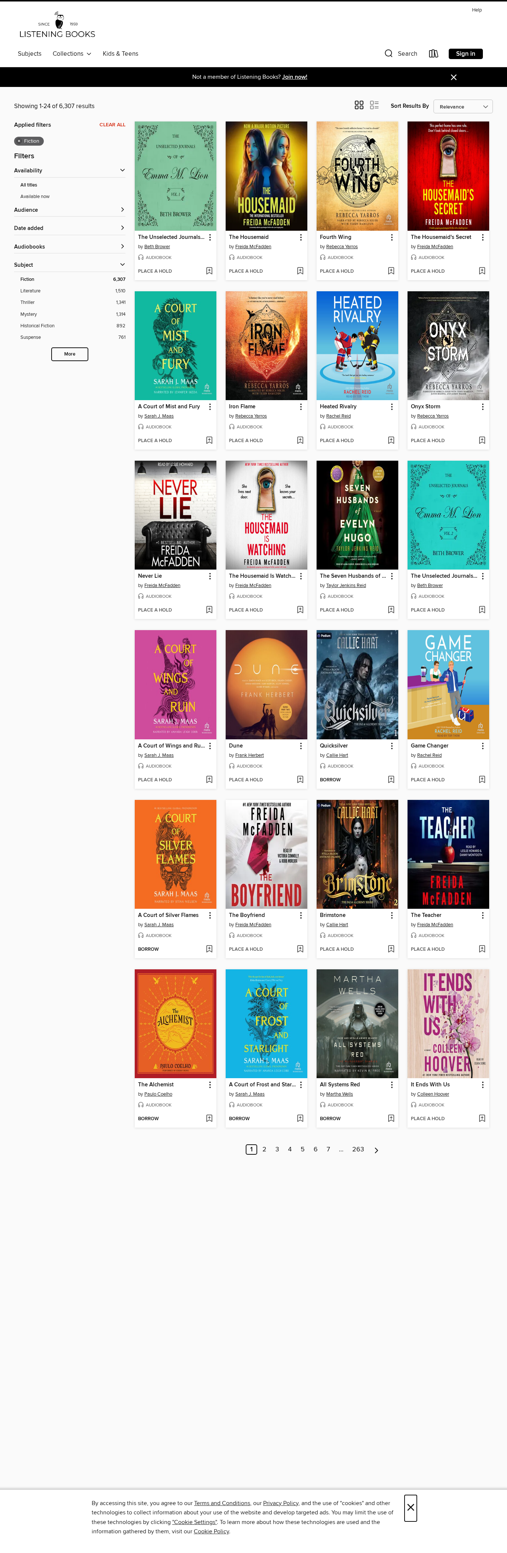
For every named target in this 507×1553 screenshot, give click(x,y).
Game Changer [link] (429, 746)
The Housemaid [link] (249, 237)
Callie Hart (337, 755)
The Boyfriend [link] (247, 915)
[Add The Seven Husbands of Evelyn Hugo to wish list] (391, 610)
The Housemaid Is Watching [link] (263, 576)
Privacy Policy (280, 1503)
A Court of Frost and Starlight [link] (263, 1085)
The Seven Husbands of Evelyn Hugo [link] (354, 576)
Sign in (465, 54)
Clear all (112, 124)
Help (477, 10)
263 (358, 1149)
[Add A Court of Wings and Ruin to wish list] (209, 780)
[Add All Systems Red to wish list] (391, 1119)
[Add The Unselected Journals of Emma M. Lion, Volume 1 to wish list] (209, 271)
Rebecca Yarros (342, 247)
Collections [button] (69, 54)
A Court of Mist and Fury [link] (169, 406)
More (69, 354)
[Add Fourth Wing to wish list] (391, 271)
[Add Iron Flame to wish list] (300, 441)
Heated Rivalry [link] (338, 406)
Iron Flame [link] (242, 406)
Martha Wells (339, 1094)
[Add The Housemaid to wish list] (300, 271)
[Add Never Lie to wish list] (209, 610)
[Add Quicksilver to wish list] (391, 780)
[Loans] (434, 55)
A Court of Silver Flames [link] (168, 915)
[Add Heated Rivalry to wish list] (391, 441)
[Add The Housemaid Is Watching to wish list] (300, 610)
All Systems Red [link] (340, 1085)
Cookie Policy (211, 1531)
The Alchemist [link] (156, 1085)
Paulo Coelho (158, 1094)
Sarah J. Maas (159, 416)
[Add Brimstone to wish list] (391, 949)
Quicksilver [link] (334, 746)
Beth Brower (157, 247)
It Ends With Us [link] (430, 1085)
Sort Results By (410, 106)
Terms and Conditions (222, 1503)
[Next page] (376, 1149)
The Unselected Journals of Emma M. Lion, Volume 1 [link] (172, 237)
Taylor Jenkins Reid (346, 586)
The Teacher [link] (426, 915)
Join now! (294, 77)
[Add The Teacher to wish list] (482, 949)
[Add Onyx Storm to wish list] (482, 441)
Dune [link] (236, 746)
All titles (28, 185)
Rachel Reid (338, 416)
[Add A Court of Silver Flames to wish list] (209, 949)
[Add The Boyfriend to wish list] (300, 949)
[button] (400, 55)
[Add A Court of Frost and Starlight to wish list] (300, 1119)
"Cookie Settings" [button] (194, 1522)
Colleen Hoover (433, 1094)
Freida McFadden (253, 247)
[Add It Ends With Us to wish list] (482, 1119)
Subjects (30, 54)
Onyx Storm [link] (425, 406)
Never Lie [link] (150, 576)
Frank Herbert (249, 755)
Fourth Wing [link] (335, 237)
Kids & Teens (120, 54)
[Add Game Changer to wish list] (482, 780)
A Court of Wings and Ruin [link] (172, 746)
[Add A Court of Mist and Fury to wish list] (209, 441)
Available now (35, 197)
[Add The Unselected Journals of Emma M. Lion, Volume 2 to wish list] (482, 610)
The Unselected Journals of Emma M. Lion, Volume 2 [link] (445, 576)
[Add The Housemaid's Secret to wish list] (482, 271)
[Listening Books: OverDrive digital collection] (57, 26)
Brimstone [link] (333, 915)
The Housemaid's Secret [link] (441, 237)
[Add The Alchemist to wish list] (209, 1119)
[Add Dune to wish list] (300, 780)
